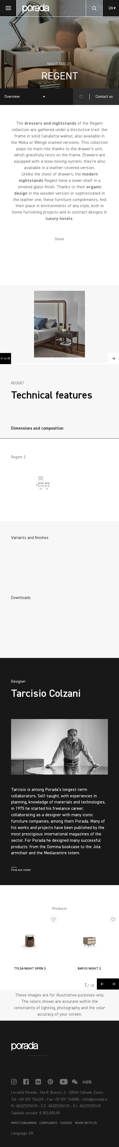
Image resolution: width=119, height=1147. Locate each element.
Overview (12, 97)
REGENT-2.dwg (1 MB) (40, 635)
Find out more (21, 870)
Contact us (104, 97)
